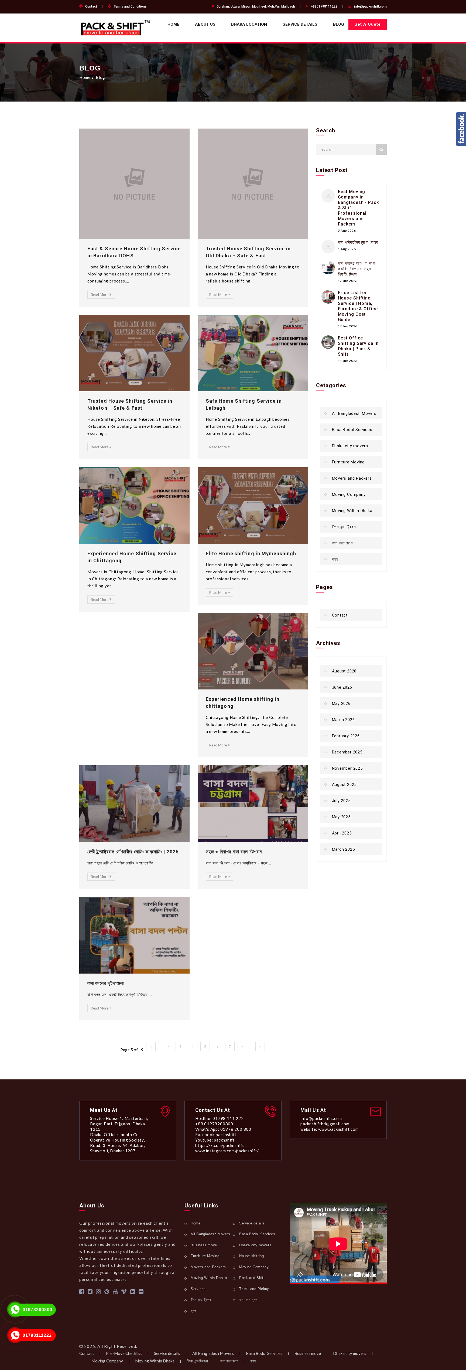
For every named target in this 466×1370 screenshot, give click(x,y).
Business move (204, 1245)
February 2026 (346, 735)
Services (198, 1289)
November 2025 (347, 768)
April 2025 (342, 833)
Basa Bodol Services (352, 429)
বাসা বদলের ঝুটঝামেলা (105, 983)
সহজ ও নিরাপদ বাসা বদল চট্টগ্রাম (234, 851)
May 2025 (341, 816)
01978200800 (37, 1309)
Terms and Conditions (130, 6)
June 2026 (342, 687)
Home (173, 24)
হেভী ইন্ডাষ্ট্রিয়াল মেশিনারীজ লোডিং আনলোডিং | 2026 (133, 851)
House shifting (251, 1256)
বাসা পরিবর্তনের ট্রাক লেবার (358, 242)
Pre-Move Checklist (124, 1353)
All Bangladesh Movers (354, 413)
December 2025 (347, 752)
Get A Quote (367, 24)
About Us (205, 24)
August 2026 (344, 671)
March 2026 (343, 719)
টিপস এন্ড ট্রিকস (344, 526)
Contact (91, 6)
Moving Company (349, 494)
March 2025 (343, 849)
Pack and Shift (252, 1278)
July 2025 (341, 800)
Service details (300, 24)
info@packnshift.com (370, 6)
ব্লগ (335, 559)
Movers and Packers (352, 478)
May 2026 (341, 703)
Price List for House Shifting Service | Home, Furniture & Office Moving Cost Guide (358, 306)
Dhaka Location (249, 24)
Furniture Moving (348, 462)
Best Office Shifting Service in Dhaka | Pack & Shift (358, 346)
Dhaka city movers (350, 445)
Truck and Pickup (254, 1289)
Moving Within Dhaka (352, 510)
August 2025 (344, 784)
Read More (99, 294)
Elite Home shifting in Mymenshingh (251, 553)
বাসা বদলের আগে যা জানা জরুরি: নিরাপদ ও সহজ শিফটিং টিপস (357, 269)
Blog (338, 24)
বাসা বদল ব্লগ (342, 543)
